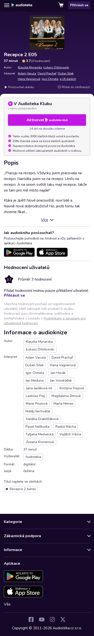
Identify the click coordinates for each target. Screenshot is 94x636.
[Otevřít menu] (7, 5)
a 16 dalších (68, 79)
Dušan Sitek (66, 73)
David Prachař (47, 73)
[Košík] (61, 5)
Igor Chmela (50, 79)
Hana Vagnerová (29, 79)
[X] (63, 619)
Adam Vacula (27, 73)
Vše (7, 604)
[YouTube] (42, 619)
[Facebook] (31, 619)
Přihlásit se (79, 5)
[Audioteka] (22, 5)
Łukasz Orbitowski (56, 67)
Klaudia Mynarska (30, 67)
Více (44, 220)
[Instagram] (52, 619)
